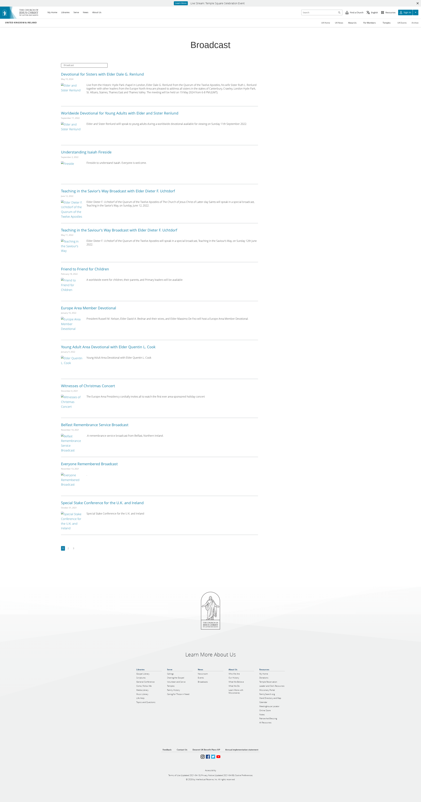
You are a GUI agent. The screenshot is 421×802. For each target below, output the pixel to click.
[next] (79, 548)
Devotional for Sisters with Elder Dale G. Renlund (102, 74)
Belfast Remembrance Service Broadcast (94, 424)
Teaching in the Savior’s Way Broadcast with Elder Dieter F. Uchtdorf (118, 190)
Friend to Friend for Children (85, 268)
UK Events (402, 22)
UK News (339, 22)
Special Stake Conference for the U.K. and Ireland (102, 502)
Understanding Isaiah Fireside (86, 151)
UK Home (325, 22)
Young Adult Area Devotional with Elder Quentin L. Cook (108, 346)
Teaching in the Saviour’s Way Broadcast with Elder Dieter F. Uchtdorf (119, 230)
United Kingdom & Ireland (21, 23)
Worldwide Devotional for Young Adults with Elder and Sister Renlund (119, 113)
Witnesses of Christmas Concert (88, 385)
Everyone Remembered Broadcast (89, 463)
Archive (415, 22)
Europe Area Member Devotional (88, 307)
